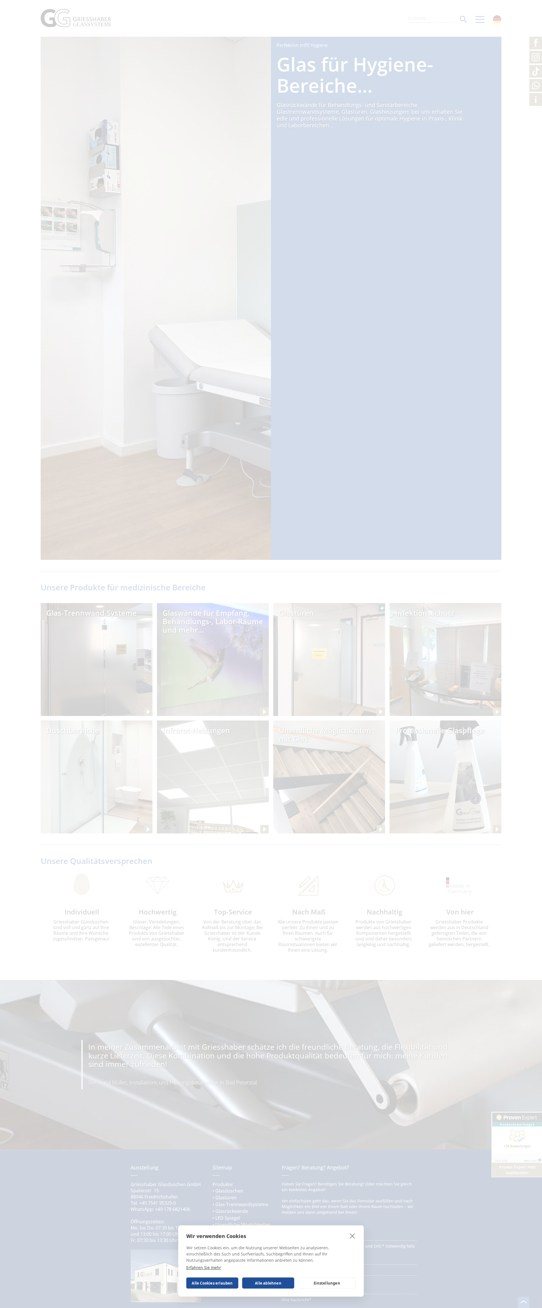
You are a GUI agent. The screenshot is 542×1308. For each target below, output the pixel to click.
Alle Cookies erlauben (212, 1283)
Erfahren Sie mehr (203, 1267)
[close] (352, 1235)
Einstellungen (327, 1283)
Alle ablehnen (268, 1283)
